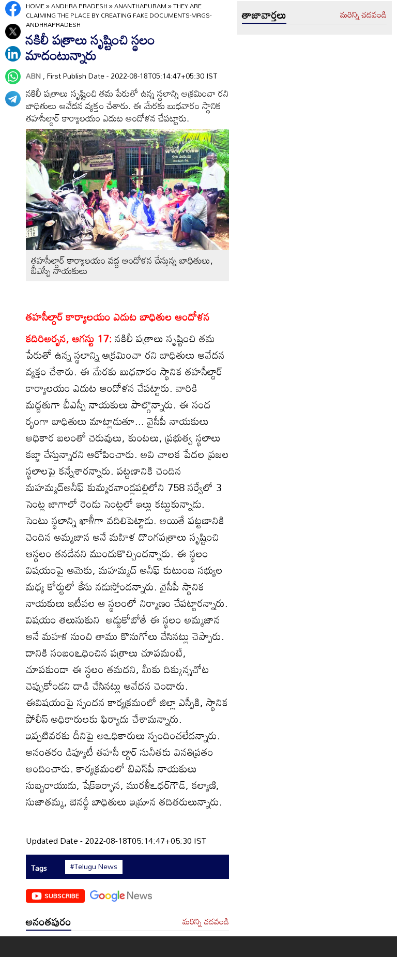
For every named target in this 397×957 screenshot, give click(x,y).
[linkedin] (13, 54)
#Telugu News (93, 866)
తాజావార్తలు (264, 14)
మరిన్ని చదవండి (205, 921)
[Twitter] (13, 31)
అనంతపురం (48, 921)
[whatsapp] (13, 76)
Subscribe (61, 895)
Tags (39, 868)
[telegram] (13, 99)
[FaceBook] (13, 9)
